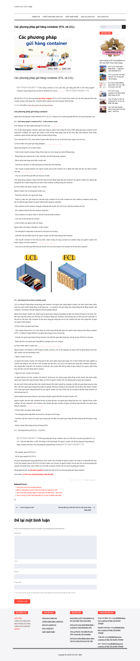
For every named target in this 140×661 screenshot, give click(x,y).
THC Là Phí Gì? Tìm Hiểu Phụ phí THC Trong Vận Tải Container (116, 77)
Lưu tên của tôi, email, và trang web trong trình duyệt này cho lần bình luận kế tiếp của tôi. (46, 593)
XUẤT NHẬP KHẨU (72, 17)
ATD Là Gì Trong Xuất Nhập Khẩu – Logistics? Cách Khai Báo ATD (116, 69)
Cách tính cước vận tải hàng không (29, 487)
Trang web (17, 582)
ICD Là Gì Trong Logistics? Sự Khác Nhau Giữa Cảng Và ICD (116, 93)
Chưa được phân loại (49, 618)
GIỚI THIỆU (18, 618)
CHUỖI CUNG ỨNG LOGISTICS (53, 17)
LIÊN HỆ (17, 629)
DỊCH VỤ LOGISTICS (88, 17)
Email (16, 572)
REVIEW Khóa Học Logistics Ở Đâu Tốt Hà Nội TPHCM (111, 620)
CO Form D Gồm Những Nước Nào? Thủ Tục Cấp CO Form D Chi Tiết (116, 85)
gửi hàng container (45, 98)
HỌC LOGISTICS (102, 17)
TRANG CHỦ (36, 17)
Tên (16, 561)
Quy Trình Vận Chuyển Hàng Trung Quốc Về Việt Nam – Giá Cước (39, 493)
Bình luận (17, 533)
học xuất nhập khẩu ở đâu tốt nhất (40, 474)
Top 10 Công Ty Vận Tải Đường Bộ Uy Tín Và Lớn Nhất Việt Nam (39, 495)
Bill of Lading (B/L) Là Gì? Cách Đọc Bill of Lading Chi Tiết (37, 490)
